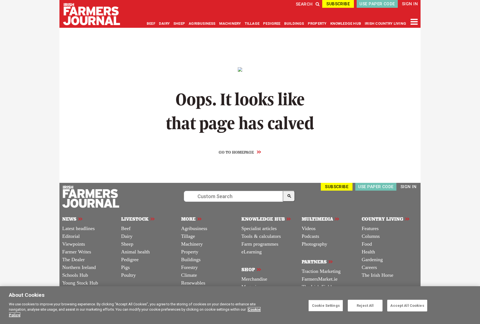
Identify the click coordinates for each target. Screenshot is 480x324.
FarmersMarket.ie (320, 279)
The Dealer (73, 259)
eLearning (251, 252)
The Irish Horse (377, 275)
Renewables (193, 283)
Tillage (188, 236)
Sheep (127, 244)
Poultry (128, 275)
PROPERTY (318, 23)
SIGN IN (410, 3)
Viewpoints (73, 244)
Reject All (365, 305)
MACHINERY (230, 23)
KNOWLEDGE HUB (345, 23)
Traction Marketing (321, 271)
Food (367, 244)
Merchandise (254, 279)
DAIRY (164, 23)
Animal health (135, 252)
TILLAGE (253, 23)
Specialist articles (259, 228)
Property (189, 252)
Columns (371, 236)
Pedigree (130, 259)
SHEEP (179, 23)
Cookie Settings (326, 305)
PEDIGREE (272, 23)
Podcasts (310, 236)
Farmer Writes (76, 252)
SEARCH (304, 4)
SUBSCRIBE (338, 3)
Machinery (192, 244)
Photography (314, 244)
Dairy (126, 236)
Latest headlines (78, 228)
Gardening (372, 259)
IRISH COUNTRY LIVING (385, 23)
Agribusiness (194, 228)
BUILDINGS (294, 23)
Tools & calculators (261, 236)
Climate (189, 275)
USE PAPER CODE (377, 3)
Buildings (191, 259)
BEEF (151, 23)
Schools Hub (75, 275)
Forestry (189, 267)
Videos (309, 228)
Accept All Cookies (407, 305)
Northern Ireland (79, 267)
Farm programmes (259, 244)
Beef (126, 228)
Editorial (71, 236)
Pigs (125, 267)
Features (370, 228)
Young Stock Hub (80, 283)
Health (368, 252)
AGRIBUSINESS (202, 23)
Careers (369, 267)
